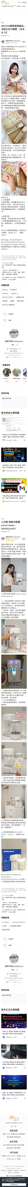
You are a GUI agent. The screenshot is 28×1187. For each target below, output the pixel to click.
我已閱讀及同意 (14, 1184)
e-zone (18, 1168)
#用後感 (4, 301)
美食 (2, 23)
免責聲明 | (11, 1170)
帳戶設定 (13, 1145)
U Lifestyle (7, 1166)
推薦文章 (14, 1134)
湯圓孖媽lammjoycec (13, 41)
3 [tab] (15, 12)
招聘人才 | (11, 1172)
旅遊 (15, 272)
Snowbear (5, 922)
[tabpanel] (14, 10)
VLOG (8, 1134)
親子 (23, 272)
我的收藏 (21, 1145)
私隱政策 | (23, 1170)
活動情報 (15, 274)
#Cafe (23, 1156)
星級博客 (21, 1134)
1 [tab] (10, 12)
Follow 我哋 (12, 279)
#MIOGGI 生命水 (7, 297)
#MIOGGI (5, 293)
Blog (14, 1168)
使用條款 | (17, 1170)
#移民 (19, 1159)
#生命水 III (14, 293)
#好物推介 (13, 290)
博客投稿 (17, 1137)
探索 (4, 1134)
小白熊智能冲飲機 (15, 926)
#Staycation (11, 1159)
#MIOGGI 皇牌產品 (8, 305)
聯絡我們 (17, 1172)
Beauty (22, 1166)
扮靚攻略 (8, 274)
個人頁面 (6, 1145)
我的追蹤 (10, 1148)
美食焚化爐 (16, 378)
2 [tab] (13, 12)
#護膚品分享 (20, 297)
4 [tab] (17, 12)
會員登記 (24, 2)
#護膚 (12, 301)
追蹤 (23, 42)
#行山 (9, 1156)
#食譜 (18, 1156)
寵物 (3, 274)
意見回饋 (10, 1137)
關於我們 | (4, 1170)
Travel (13, 1166)
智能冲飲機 (5, 930)
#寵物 (4, 1156)
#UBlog (4, 290)
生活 (2, 519)
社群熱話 (20, 6)
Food (9, 1168)
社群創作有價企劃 (8, 6)
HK (18, 1166)
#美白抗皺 (20, 301)
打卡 (11, 272)
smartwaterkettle (18, 922)
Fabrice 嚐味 (7, 378)
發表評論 (6, 398)
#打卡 (13, 1156)
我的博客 (17, 1148)
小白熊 (4, 926)
